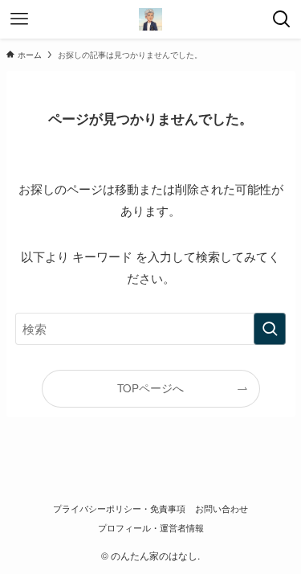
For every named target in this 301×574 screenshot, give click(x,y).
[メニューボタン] (19, 19)
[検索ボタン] (281, 19)
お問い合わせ (221, 508)
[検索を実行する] (270, 329)
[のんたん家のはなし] (151, 19)
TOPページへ (150, 388)
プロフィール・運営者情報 (151, 527)
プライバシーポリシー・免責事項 (119, 508)
